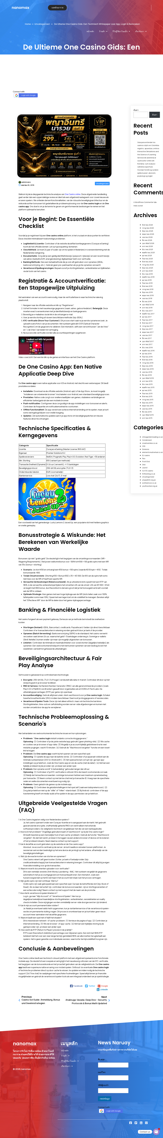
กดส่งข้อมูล (105, 1098)
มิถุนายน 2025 (147, 268)
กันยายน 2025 (147, 258)
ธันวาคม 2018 (147, 274)
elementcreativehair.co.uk (152, 452)
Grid (143, 464)
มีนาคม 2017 (147, 338)
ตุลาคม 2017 (147, 317)
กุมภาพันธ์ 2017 (148, 341)
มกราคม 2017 (147, 344)
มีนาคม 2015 (147, 412)
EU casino (146, 455)
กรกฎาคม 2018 (147, 289)
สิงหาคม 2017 (147, 323)
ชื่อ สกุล (101, 1059)
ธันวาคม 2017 (147, 311)
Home (28, 24)
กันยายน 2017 (147, 320)
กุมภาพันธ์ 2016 (148, 378)
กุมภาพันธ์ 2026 (148, 243)
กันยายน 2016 (147, 357)
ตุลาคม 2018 (147, 280)
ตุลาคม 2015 (147, 390)
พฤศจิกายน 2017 (148, 314)
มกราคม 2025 (147, 271)
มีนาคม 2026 (147, 240)
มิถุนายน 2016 (147, 366)
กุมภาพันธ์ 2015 (148, 415)
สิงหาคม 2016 (147, 360)
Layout (144, 467)
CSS (143, 446)
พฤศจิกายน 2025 (148, 252)
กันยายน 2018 (147, 283)
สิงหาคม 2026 (147, 225)
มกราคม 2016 (147, 381)
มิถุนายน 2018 (147, 292)
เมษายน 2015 (147, 409)
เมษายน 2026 (147, 237)
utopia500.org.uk (149, 480)
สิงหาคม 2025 (147, 261)
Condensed (147, 440)
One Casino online (73, 194)
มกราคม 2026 (147, 246)
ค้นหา (136, 110)
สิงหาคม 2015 (147, 396)
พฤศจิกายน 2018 (148, 277)
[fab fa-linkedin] (141, 1123)
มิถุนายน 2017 (147, 329)
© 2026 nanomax (22, 1069)
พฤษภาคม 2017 (148, 332)
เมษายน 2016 (147, 372)
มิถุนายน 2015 (147, 403)
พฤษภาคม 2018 (148, 295)
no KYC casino (147, 471)
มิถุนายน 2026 (147, 231)
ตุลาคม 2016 (147, 353)
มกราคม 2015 (147, 418)
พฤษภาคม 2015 (148, 406)
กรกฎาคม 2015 (147, 399)
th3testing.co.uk (148, 474)
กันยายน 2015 (147, 393)
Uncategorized (42, 24)
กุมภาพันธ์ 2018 (148, 304)
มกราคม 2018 (147, 307)
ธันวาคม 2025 (147, 249)
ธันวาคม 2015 (147, 384)
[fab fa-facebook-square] (130, 1123)
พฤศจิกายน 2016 (148, 350)
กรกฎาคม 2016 (147, 363)
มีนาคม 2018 (147, 301)
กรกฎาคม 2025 (148, 265)
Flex (143, 458)
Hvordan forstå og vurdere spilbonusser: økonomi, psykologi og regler (147, 173)
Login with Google (28, 95)
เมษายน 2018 (147, 298)
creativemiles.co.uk (149, 443)
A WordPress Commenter (144, 202)
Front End (146, 461)
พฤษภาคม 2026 (148, 234)
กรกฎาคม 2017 (147, 326)
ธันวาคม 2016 (147, 347)
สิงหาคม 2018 (147, 286)
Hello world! (138, 206)
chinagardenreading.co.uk (152, 437)
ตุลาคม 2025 (147, 255)
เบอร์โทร (101, 1072)
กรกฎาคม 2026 (148, 228)
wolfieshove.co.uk (149, 483)
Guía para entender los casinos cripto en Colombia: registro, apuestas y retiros (148, 145)
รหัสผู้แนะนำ (103, 1085)
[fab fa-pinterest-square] (146, 1123)
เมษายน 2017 (147, 335)
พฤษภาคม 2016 (148, 369)
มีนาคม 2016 (147, 375)
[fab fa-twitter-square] (135, 1123)
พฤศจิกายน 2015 (148, 387)
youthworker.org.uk (149, 486)
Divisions (145, 449)
